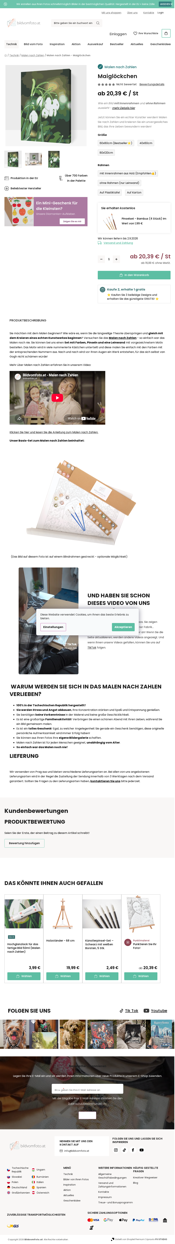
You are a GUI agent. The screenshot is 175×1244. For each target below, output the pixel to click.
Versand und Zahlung (118, 243)
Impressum (105, 1197)
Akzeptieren (123, 627)
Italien (40, 1182)
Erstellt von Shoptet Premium (130, 1239)
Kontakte (148, 12)
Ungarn (41, 1169)
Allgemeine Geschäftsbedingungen (112, 1175)
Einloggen (118, 34)
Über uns (132, 12)
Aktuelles (68, 1195)
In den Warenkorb (137, 275)
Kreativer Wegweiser (145, 1177)
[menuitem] (11, 44)
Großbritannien (21, 1192)
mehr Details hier (123, 108)
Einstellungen (53, 627)
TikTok (92, 648)
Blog (135, 1183)
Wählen (26, 976)
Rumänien (43, 1177)
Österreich (43, 1192)
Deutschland (19, 1187)
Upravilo (156, 1239)
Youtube (159, 1010)
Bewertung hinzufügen (24, 843)
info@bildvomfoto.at (76, 1151)
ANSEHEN (165, 4)
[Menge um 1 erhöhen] (116, 259)
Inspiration (69, 1184)
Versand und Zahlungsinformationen (112, 1184)
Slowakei (17, 1177)
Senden (87, 1115)
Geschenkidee (71, 1200)
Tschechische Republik (20, 1169)
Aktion (67, 1190)
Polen (15, 1182)
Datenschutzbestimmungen (85, 1103)
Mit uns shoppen (111, 12)
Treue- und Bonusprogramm (115, 1202)
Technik (68, 1174)
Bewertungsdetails (151, 84)
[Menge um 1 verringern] (101, 259)
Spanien (41, 1187)
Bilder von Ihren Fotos (76, 1179)
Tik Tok (131, 1010)
